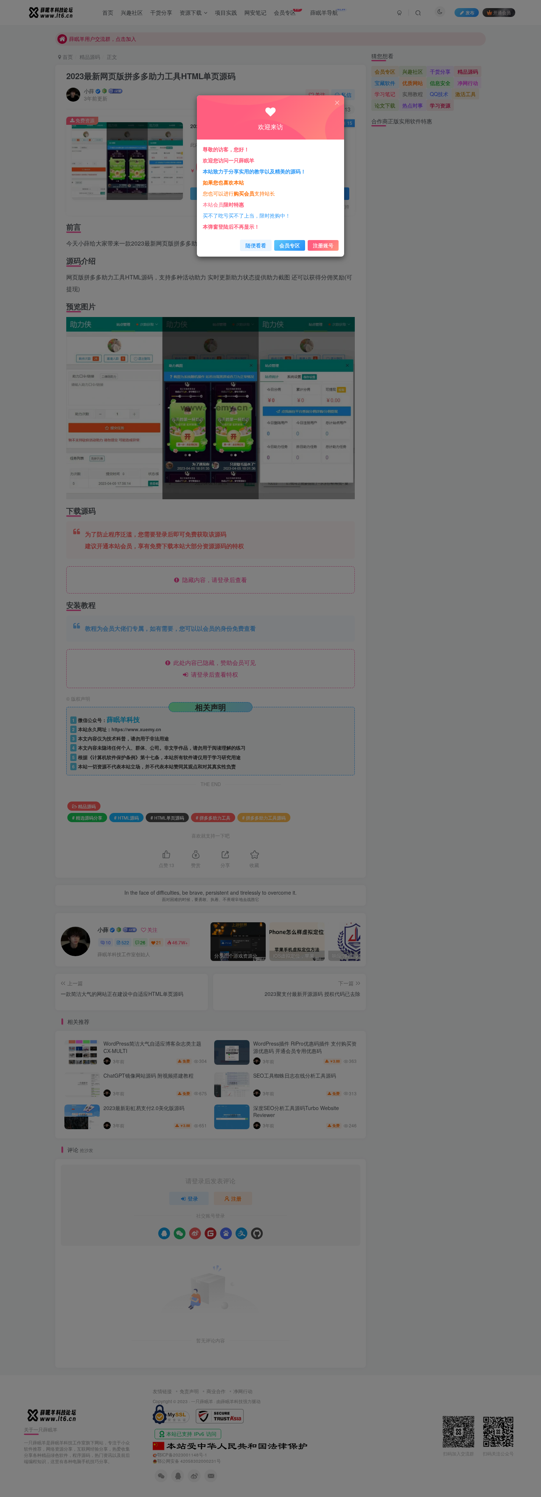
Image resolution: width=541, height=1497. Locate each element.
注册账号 (323, 245)
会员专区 (289, 245)
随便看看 (255, 245)
